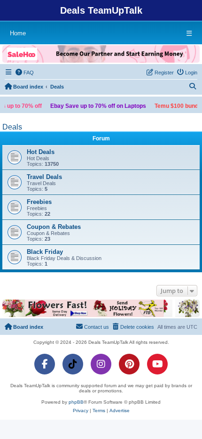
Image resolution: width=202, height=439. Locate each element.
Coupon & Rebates (54, 226)
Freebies (39, 201)
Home (18, 33)
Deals (12, 127)
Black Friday (45, 251)
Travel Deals (44, 176)
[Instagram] (101, 364)
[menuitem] (25, 72)
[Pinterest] (129, 364)
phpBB (76, 402)
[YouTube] (157, 364)
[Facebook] (44, 364)
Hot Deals (40, 151)
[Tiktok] (72, 364)
